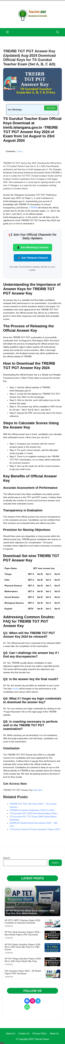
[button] (57, 32)
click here (37, 790)
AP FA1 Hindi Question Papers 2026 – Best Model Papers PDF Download (23, 933)
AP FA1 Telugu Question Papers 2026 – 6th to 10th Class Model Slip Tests (24, 959)
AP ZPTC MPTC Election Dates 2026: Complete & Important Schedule (23, 921)
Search (6, 858)
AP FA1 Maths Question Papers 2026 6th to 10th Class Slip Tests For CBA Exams (22, 947)
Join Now (50, 108)
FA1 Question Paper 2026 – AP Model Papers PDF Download (23, 972)
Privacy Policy (39, 1033)
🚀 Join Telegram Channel (33, 257)
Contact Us (23, 1033)
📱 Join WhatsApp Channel (32, 247)
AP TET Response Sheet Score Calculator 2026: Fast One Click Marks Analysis (30, 911)
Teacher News (42, 1039)
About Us (10, 1033)
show (20, 151)
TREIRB (33, 207)
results (15, 688)
